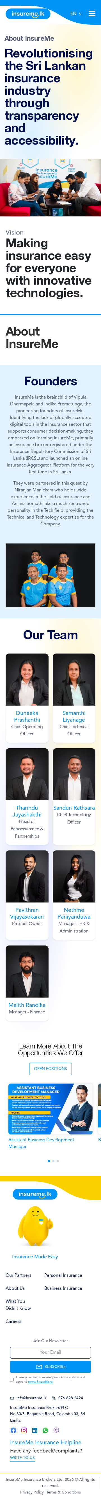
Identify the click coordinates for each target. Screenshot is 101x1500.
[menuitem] (19, 1276)
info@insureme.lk (31, 1398)
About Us (15, 1288)
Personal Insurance (63, 1275)
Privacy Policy (32, 1492)
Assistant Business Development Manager (41, 1143)
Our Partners (18, 1275)
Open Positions (50, 1069)
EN (73, 14)
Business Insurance (63, 1288)
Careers (13, 1322)
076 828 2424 (70, 1398)
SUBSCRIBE (55, 1367)
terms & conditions (40, 1381)
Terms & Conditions (63, 1492)
